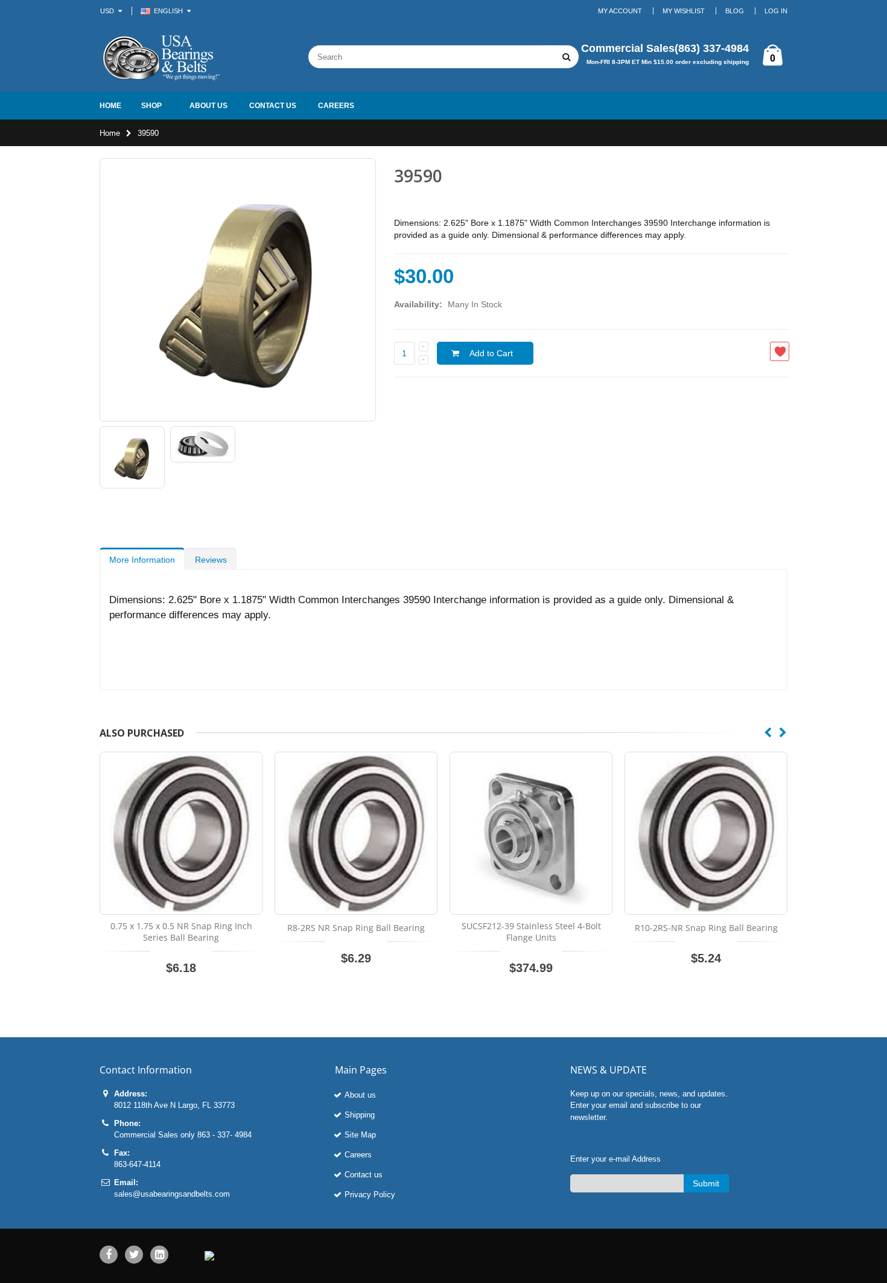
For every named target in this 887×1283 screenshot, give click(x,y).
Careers (358, 1154)
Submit (706, 1183)
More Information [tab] (142, 560)
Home (110, 133)
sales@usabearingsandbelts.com (172, 1193)
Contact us (364, 1174)
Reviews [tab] (211, 560)
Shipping (360, 1114)
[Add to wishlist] (779, 351)
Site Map (360, 1134)
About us (360, 1094)
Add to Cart (491, 353)
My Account (620, 10)
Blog (734, 10)
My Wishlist (684, 10)
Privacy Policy (370, 1194)
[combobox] (425, 56)
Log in (776, 10)
